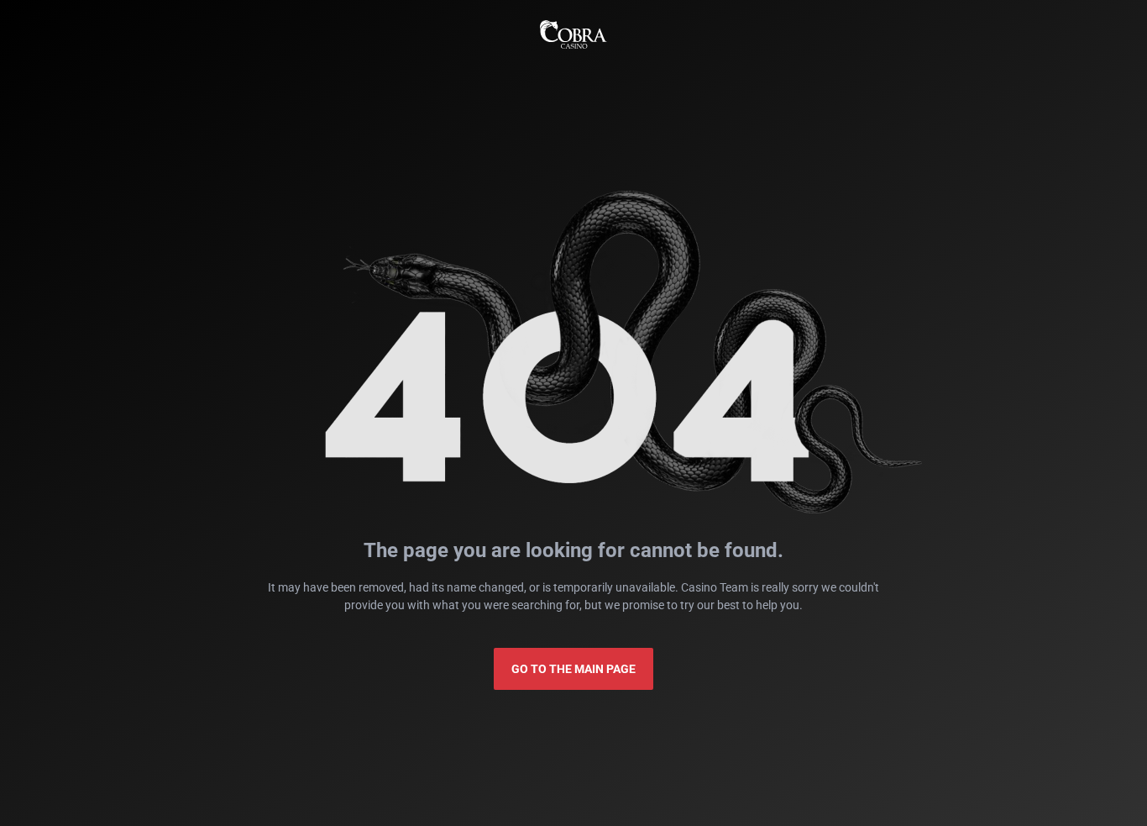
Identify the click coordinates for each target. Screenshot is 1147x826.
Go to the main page (573, 669)
